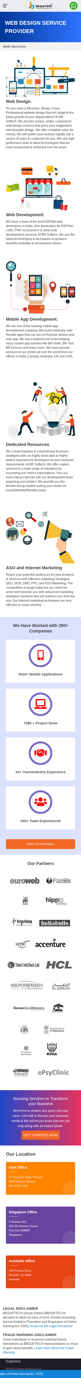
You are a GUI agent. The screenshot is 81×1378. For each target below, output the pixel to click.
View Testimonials (40, 844)
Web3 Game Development (24, 1368)
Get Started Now (40, 1135)
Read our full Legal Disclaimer (51, 1326)
